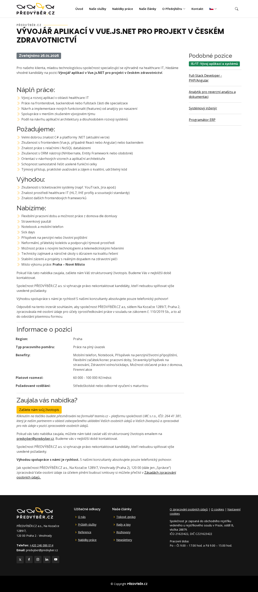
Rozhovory (123, 532)
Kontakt (197, 9)
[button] (236, 8)
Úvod (79, 9)
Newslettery (124, 540)
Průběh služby (87, 524)
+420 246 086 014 (41, 545)
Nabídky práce (122, 9)
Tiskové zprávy (126, 517)
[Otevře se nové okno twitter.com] (20, 559)
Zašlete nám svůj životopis (39, 410)
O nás (82, 517)
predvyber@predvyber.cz (35, 438)
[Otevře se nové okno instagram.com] (38, 559)
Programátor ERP (202, 119)
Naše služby (97, 9)
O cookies (217, 509)
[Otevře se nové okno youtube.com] (55, 559)
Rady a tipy (123, 524)
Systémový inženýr (203, 108)
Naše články (147, 9)
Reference (84, 532)
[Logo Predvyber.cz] (34, 512)
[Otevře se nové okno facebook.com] (29, 559)
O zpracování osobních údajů (189, 509)
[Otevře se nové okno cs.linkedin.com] (46, 559)
